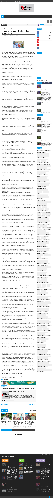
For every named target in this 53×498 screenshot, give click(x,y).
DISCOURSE (39, 207)
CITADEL (46, 179)
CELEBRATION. (39, 174)
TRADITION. (39, 361)
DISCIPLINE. (39, 205)
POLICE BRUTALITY (46, 306)
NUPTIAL (44, 296)
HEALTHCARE (39, 244)
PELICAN (43, 303)
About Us (7, 456)
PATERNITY (39, 303)
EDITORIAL (43, 212)
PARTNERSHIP (47, 301)
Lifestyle (19, 19)
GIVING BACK (47, 232)
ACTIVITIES (39, 155)
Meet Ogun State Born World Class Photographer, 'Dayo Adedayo (45, 489)
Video (42, 364)
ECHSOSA (45, 210)
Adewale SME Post (45, 155)
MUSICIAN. (42, 287)
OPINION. (42, 299)
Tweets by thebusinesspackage (42, 80)
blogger (6, 429)
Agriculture (43, 157)
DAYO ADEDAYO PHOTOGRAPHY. (42, 195)
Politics (47, 308)
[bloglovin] (14, 1)
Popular (44, 82)
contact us (49, 1)
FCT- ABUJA (39, 227)
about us (44, 1)
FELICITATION (49, 227)
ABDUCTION (39, 152)
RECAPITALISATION (40, 318)
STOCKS (38, 340)
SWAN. (49, 349)
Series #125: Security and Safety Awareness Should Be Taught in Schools (46, 110)
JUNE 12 (38, 265)
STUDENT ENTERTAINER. (41, 347)
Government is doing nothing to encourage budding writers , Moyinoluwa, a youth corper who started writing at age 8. (45, 465)
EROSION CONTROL (44, 222)
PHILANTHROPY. (44, 304)
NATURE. (38, 291)
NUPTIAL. (48, 296)
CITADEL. (38, 181)
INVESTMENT (45, 263)
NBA (42, 291)
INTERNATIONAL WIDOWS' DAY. (42, 258)
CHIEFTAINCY (39, 176)
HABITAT (43, 241)
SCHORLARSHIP (43, 325)
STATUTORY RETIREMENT (41, 337)
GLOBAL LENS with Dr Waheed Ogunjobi (44, 234)
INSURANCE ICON (40, 255)
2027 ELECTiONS (40, 150)
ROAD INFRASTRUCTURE (41, 323)
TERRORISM (45, 352)
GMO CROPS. (39, 236)
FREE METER (39, 231)
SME (38, 332)
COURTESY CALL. (45, 191)
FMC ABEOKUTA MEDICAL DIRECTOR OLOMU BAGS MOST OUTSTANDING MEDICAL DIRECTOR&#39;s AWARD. (30, 423)
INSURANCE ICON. (47, 255)
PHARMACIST (48, 303)
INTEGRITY (39, 256)
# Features (5, 379)
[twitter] (8, 1)
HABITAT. (47, 241)
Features (8, 19)
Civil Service (43, 181)
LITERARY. (49, 275)
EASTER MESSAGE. (40, 210)
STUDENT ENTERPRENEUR (41, 344)
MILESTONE (44, 284)
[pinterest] (12, 1)
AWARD (45, 164)
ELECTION (38, 215)
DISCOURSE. (44, 207)
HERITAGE (43, 244)
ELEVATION (48, 215)
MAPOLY (38, 279)
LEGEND (45, 272)
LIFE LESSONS (39, 275)
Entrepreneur (36, 19)
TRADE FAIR (46, 359)
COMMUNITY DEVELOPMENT (41, 186)
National (45, 289)
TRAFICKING (44, 361)
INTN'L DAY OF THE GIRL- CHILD (42, 260)
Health (47, 243)
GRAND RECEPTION (46, 239)
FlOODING (48, 229)
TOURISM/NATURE (40, 359)
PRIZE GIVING (39, 313)
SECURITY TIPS (45, 328)
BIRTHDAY (38, 167)
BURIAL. (44, 169)
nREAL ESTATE (39, 294)
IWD (48, 263)
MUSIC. (38, 287)
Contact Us (12, 456)
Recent (39, 82)
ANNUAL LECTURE (40, 162)
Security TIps (39, 328)
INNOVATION (39, 253)
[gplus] (10, 1)
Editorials (13, 19)
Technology (29, 19)
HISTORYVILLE (45, 246)
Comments (49, 82)
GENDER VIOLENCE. (40, 232)
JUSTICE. (49, 267)
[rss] (17, 1)
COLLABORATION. (46, 183)
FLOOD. (44, 229)
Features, (17, 35)
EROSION (38, 222)
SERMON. (49, 330)
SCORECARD (49, 325)
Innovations (45, 253)
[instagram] (21, 1)
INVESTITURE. (39, 263)
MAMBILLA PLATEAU (40, 277)
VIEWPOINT (46, 364)
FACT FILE (47, 224)
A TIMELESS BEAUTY (47, 150)
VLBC (50, 364)
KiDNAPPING (39, 268)
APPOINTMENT (46, 162)
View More (33, 410)
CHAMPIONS (45, 174)
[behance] (19, 1)
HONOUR (48, 248)
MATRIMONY (39, 280)
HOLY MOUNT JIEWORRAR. (41, 248)
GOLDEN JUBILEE (45, 236)
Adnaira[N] (33, 381)
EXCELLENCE (43, 224)
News (45, 291)
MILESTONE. (49, 284)
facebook (29, 429)
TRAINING (48, 361)
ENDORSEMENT (44, 217)
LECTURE (43, 270)
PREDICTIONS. (39, 311)
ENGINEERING (39, 219)
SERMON (45, 330)
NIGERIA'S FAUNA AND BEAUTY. (42, 292)
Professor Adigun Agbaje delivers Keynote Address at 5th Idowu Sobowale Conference (46, 143)
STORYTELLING (43, 340)
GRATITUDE (39, 241)
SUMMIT (46, 349)
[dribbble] (15, 1)
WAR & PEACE (45, 366)
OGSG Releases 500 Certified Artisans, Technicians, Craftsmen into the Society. (46, 125)
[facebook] (6, 1)
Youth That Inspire (40, 371)
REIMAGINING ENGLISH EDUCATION (42, 320)
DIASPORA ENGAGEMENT (41, 200)
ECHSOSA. (38, 212)
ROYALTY (47, 323)
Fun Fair (43, 231)
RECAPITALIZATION (48, 318)
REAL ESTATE (32, 24)
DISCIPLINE (44, 203)
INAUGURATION (43, 251)
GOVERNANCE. (39, 239)
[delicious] (23, 1)
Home (40, 1)
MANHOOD (46, 277)
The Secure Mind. (47, 356)
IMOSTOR (38, 251)
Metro (47, 282)
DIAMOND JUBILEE (40, 198)
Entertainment (45, 219)
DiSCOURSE (44, 205)
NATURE (50, 289)
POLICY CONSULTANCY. (41, 308)
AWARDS (48, 164)
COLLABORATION (40, 183)
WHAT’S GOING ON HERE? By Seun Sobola (6, 422)
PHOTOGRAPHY (39, 306)
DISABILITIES (39, 203)
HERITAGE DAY (39, 246)
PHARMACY (39, 304)
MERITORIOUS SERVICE (41, 282)
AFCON (38, 157)
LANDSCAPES (45, 268)
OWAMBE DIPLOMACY (40, 301)
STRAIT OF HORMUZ (40, 342)
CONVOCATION (39, 191)
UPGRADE (38, 364)
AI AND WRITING (39, 159)
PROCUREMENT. (45, 313)
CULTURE (38, 193)
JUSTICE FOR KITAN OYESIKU (42, 267)
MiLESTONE (39, 284)
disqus (18, 429)
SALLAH (38, 325)
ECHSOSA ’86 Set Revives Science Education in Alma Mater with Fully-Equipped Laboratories (46, 98)
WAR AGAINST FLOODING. (41, 368)
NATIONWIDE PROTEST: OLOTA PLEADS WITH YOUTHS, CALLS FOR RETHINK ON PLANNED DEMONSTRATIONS (18, 423)
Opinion (38, 299)
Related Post (4, 410)
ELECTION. (43, 215)
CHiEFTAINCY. (45, 176)
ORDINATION (48, 299)
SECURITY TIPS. (39, 330)
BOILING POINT (44, 167)
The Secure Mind (40, 354)
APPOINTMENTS (39, 164)
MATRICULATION (43, 279)
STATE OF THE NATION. (43, 332)
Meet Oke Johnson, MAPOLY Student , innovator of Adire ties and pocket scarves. (45, 484)
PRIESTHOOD (45, 311)
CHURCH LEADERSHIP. (40, 179)
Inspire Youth (43, 19)
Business (24, 19)
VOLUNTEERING (39, 366)
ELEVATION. (39, 217)
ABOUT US (3, 19)
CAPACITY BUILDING (40, 171)
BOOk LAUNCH (39, 169)
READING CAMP (39, 316)
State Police (48, 335)
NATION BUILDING (40, 289)
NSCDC (44, 294)
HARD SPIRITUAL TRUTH (41, 243)
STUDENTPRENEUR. (40, 349)
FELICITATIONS (39, 229)
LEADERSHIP (39, 270)
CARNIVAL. (46, 171)
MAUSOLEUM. (44, 280)
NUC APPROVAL (39, 296)
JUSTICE (46, 265)
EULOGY (38, 224)
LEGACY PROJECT (40, 272)
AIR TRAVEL (45, 159)
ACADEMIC (43, 152)
